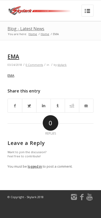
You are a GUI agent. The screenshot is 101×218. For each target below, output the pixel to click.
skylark (62, 65)
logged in (35, 166)
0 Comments (34, 65)
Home (32, 34)
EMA (13, 56)
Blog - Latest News (26, 29)
